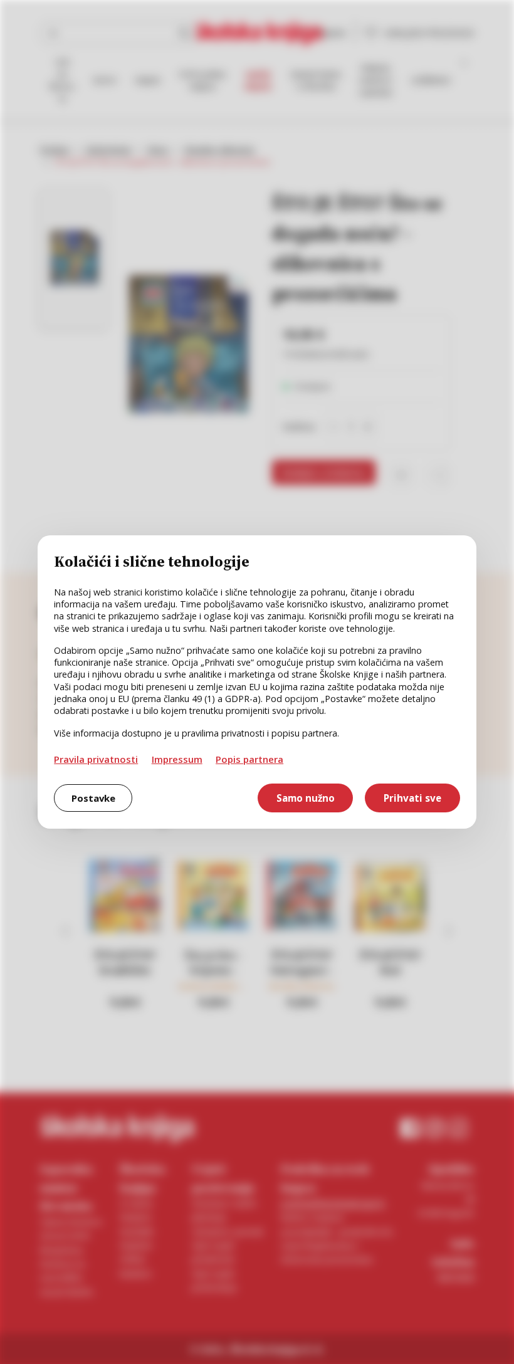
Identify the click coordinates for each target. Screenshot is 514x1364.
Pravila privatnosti (96, 759)
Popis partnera (249, 759)
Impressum (177, 759)
